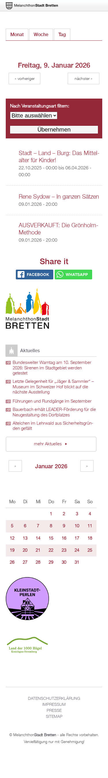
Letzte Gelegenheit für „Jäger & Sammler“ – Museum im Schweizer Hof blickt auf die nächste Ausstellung (53, 387)
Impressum (54, 705)
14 (38, 538)
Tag (64, 34)
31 (77, 563)
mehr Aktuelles (48, 444)
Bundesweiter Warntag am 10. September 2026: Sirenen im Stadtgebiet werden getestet (52, 368)
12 (12, 538)
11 (90, 526)
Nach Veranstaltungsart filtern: (39, 106)
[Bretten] (32, 5)
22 (51, 550)
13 (25, 538)
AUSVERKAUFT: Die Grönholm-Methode (58, 229)
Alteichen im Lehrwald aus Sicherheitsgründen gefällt (53, 426)
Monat (17, 34)
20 (25, 550)
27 (25, 563)
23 (64, 550)
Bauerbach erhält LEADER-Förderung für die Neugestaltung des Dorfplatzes (54, 412)
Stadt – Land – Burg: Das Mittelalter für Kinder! (59, 156)
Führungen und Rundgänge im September (52, 401)
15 (51, 538)
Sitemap (54, 717)
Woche (41, 34)
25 (90, 550)
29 (51, 563)
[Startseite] (27, 310)
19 (12, 550)
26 (12, 563)
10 (77, 526)
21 (38, 550)
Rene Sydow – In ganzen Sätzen (59, 197)
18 (90, 538)
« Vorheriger (25, 79)
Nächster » (83, 79)
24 (77, 550)
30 (64, 563)
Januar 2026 (51, 466)
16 (64, 538)
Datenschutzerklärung (54, 699)
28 (38, 563)
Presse (54, 711)
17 (77, 538)
